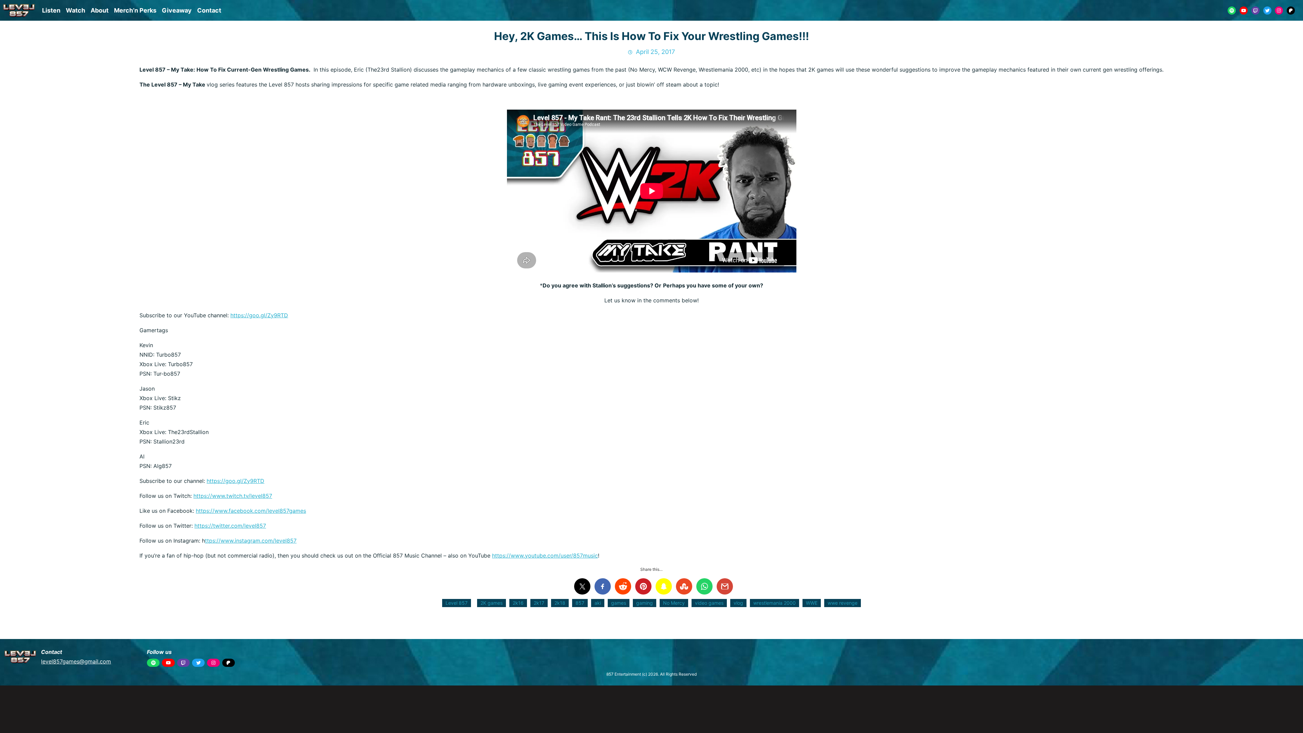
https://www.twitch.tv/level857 (232, 495)
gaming (644, 603)
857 (579, 603)
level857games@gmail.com (76, 661)
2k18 (559, 603)
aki (597, 603)
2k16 (518, 603)
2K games (491, 603)
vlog (738, 603)
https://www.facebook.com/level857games (251, 510)
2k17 (539, 603)
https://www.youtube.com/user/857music (545, 555)
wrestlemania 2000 (774, 603)
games (618, 603)
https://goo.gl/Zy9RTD (259, 315)
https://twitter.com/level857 (230, 525)
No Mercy (674, 603)
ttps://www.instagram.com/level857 (251, 540)
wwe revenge (842, 603)
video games (709, 603)
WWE (811, 603)
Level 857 (457, 603)
